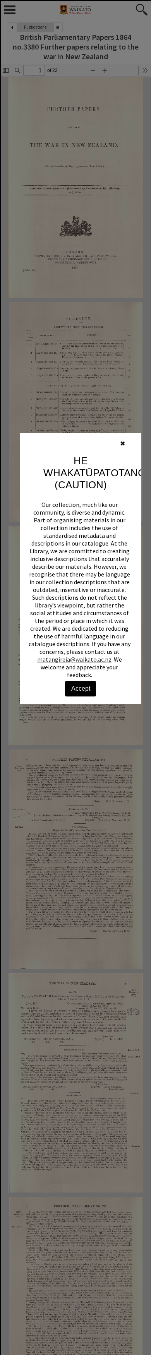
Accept (80, 688)
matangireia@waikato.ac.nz (74, 659)
